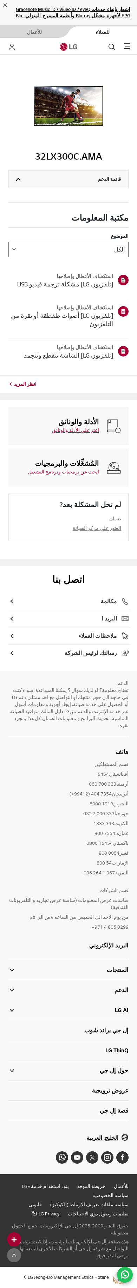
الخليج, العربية (102, 1137)
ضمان (115, 518)
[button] (68, 990)
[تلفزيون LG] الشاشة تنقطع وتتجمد (68, 355)
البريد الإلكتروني (109, 945)
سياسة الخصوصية (110, 1195)
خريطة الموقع (91, 1186)
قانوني (35, 1204)
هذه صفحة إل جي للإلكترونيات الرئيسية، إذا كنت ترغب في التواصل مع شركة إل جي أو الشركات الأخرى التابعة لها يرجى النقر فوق (70, 1248)
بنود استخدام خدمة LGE (45, 1186)
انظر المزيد (25, 384)
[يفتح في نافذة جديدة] (122, 1157)
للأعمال (121, 1186)
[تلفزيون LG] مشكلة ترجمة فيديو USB (65, 284)
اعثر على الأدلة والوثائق (75, 430)
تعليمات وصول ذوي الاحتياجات (98, 1213)
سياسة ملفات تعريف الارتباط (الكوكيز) (89, 1204)
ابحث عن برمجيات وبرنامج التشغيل (63, 472)
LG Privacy (49, 1213)
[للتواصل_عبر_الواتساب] (125, 1275)
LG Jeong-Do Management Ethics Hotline (68, 1277)
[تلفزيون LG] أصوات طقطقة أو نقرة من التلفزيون (62, 319)
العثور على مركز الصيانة (97, 528)
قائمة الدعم (109, 179)
